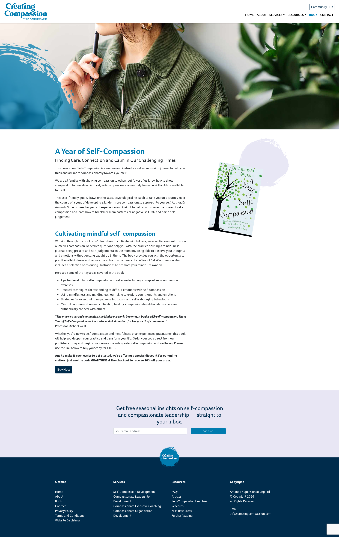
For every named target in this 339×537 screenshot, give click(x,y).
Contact (326, 15)
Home (249, 15)
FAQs (175, 492)
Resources (296, 15)
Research (178, 506)
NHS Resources (182, 511)
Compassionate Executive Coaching (137, 506)
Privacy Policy (64, 511)
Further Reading (182, 515)
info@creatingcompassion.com (250, 514)
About (262, 15)
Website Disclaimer (67, 520)
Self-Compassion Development (134, 492)
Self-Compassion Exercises (189, 501)
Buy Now (63, 369)
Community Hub (322, 7)
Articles (177, 496)
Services (275, 15)
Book (313, 15)
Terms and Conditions (69, 515)
